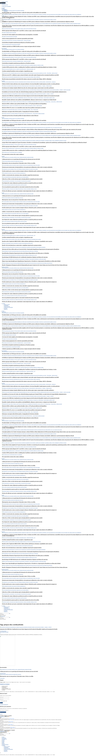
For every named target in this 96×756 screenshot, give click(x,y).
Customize (2, 715)
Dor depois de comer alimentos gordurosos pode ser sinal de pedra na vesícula (22, 183)
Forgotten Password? (4, 704)
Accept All (9, 715)
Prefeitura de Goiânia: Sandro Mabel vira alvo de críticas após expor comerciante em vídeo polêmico (28, 87)
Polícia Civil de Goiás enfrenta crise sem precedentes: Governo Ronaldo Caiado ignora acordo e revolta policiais (31, 83)
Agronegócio (4, 48)
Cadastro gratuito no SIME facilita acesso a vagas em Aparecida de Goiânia (21, 46)
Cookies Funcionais (4, 721)
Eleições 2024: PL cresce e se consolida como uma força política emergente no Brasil (24, 107)
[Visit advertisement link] (7, 665)
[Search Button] (9, 613)
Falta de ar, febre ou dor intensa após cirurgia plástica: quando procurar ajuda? (22, 179)
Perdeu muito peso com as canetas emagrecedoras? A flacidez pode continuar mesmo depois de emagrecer (29, 171)
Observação (11, 721)
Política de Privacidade (6, 6)
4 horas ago (2, 678)
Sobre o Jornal (5, 1)
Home (3, 8)
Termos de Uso (5, 4)
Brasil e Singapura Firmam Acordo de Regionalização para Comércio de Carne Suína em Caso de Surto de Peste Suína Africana (34, 265)
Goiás (3, 192)
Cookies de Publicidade (5, 727)
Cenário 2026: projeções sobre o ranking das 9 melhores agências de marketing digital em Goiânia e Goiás (29, 67)
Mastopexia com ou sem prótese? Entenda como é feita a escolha (18, 163)
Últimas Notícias (5, 569)
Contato (3, 7)
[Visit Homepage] (2, 3)
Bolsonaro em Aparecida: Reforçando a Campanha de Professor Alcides (20, 111)
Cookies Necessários (5, 718)
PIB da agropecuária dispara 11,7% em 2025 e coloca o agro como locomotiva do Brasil (24, 30)
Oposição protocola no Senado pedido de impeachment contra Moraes (20, 115)
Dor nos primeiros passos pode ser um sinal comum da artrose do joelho (20, 186)
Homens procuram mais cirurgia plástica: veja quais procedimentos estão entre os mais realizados (27, 167)
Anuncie (5, 308)
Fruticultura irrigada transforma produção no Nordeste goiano (18, 42)
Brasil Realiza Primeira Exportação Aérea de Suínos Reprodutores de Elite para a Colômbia (25, 253)
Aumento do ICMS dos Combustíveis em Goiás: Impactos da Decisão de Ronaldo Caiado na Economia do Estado (30, 95)
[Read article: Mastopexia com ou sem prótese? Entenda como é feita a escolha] (48, 674)
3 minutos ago (3, 673)
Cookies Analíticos (4, 724)
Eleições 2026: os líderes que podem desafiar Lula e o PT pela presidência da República (24, 103)
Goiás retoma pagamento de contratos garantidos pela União (17, 38)
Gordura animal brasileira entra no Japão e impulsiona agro (17, 71)
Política (3, 80)
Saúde (3, 156)
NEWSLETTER (2, 2)
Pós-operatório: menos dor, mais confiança (13, 154)
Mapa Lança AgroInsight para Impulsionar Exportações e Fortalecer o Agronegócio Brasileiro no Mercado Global (31, 261)
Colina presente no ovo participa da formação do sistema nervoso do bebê (21, 159)
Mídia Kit (5, 11)
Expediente (6, 305)
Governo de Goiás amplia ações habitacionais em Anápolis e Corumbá (20, 34)
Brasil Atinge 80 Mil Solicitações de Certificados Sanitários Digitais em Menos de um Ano (25, 257)
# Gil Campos (3, 631)
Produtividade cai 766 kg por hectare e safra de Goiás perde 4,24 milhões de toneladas (24, 12)
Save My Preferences (7, 730)
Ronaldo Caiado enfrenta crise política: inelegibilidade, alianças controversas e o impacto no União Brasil (29, 99)
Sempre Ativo (11, 718)
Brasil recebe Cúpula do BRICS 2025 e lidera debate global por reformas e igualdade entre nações (27, 241)
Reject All (6, 715)
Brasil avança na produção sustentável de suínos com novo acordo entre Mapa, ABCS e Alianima (26, 79)
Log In (1, 713)
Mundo (3, 229)
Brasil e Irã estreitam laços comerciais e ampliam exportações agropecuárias (21, 245)
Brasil (3, 117)
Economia (4, 9)
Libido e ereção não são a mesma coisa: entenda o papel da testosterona (20, 175)
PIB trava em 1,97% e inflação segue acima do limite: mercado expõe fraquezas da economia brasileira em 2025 (30, 75)
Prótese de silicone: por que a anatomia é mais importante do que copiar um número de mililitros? (27, 190)
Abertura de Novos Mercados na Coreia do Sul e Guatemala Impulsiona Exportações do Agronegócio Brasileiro (30, 249)
